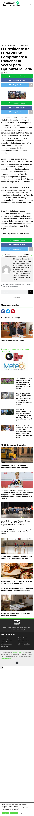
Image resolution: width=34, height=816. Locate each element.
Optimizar (5, 286)
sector (16, 286)
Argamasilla (4, 642)
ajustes (16, 809)
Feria (30, 284)
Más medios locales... (24, 644)
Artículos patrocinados (9, 627)
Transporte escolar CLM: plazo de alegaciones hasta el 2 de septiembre (15, 466)
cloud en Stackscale (6, 658)
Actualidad (5, 46)
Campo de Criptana (6, 644)
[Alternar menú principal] (30, 4)
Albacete (3, 638)
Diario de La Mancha (23, 640)
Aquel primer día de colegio (12, 340)
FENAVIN (27, 284)
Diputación (17, 284)
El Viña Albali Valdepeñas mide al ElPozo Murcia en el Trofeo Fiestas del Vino (16, 557)
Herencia (20, 642)
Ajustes (22, 813)
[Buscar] (30, 292)
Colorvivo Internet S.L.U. (18, 652)
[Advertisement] (17, 26)
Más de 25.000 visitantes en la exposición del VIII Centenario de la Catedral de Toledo (17, 532)
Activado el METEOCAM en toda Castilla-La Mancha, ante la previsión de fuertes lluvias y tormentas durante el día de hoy (24, 415)
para (9, 286)
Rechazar (14, 813)
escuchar (22, 284)
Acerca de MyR (20, 630)
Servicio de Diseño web (23, 627)
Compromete (11, 284)
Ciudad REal (5, 284)
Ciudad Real (14, 46)
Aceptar (5, 813)
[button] (17, 662)
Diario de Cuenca (22, 638)
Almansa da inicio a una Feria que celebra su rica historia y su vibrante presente (17, 589)
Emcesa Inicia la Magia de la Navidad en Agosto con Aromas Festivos (16, 582)
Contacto (12, 630)
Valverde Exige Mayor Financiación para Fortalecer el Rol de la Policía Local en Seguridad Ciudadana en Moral (16, 523)
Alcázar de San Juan (6, 640)
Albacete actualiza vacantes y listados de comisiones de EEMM (16, 614)
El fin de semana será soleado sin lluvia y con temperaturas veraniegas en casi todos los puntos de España (24, 383)
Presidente (12, 286)
